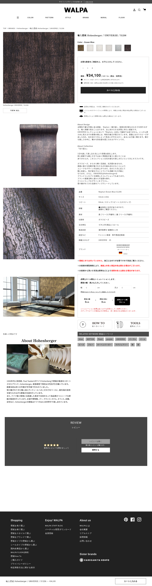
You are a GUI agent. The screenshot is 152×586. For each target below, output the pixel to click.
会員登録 (49, 533)
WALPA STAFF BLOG (54, 525)
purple (109, 339)
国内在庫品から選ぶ (20, 548)
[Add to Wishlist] (113, 97)
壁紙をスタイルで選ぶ (21, 533)
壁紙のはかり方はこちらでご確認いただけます (98, 292)
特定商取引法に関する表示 (23, 567)
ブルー (90, 344)
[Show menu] (18, 17)
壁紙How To (16, 556)
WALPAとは (85, 525)
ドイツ (125, 253)
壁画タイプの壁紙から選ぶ (23, 541)
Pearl (100, 339)
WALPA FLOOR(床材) (20, 552)
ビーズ (81, 344)
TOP (4, 28)
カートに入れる (113, 90)
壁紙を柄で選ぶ (18, 529)
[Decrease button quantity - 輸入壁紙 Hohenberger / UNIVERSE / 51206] (83, 68)
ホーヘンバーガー (104, 344)
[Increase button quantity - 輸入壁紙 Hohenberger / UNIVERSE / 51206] (92, 68)
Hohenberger (22, 28)
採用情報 (84, 537)
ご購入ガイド (17, 560)
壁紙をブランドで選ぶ (21, 537)
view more (89, 2)
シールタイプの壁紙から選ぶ (24, 545)
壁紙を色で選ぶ (18, 525)
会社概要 (84, 529)
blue (81, 339)
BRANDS (12, 28)
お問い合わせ (86, 541)
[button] (139, 10)
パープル (132, 339)
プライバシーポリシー (21, 564)
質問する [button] (95, 450)
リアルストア (86, 533)
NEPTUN (90, 339)
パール (142, 339)
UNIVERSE (120, 339)
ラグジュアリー (121, 344)
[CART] (144, 10)
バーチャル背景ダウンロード (58, 529)
